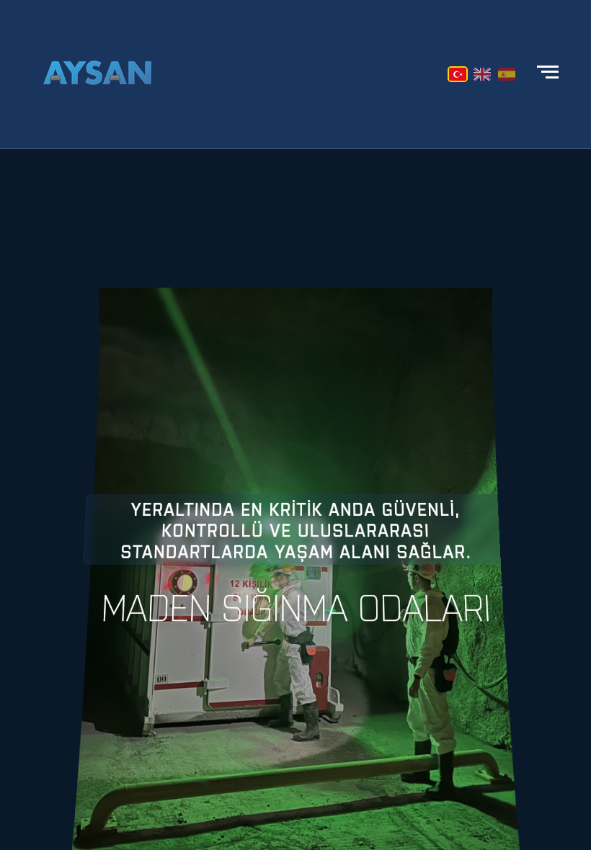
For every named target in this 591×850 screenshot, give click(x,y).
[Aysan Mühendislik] (97, 74)
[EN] (482, 74)
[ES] (506, 74)
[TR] (457, 74)
